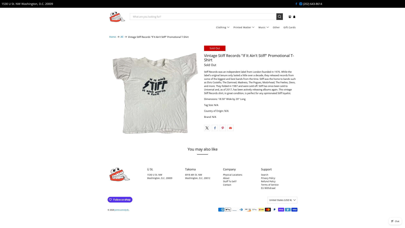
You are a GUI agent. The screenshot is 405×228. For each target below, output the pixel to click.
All (122, 37)
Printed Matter (242, 27)
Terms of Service (270, 184)
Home (112, 37)
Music (262, 27)
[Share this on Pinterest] (223, 128)
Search (264, 174)
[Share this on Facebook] (215, 128)
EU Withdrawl (268, 188)
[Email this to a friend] (230, 128)
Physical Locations (232, 174)
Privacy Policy (268, 178)
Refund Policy (268, 181)
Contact (227, 184)
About (226, 178)
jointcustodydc (122, 210)
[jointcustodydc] (117, 16)
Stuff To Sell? (230, 181)
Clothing (221, 27)
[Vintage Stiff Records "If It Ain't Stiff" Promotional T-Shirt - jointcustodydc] (155, 91)
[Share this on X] (207, 128)
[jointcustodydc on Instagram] (300, 3)
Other (276, 27)
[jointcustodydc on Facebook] (296, 3)
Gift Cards (290, 27)
